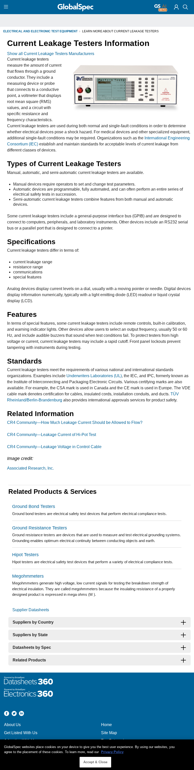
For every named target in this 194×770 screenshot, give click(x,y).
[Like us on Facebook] (6, 714)
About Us (12, 725)
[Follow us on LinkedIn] (21, 714)
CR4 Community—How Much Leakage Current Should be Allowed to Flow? (74, 422)
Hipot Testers (25, 554)
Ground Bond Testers (33, 506)
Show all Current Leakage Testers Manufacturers (50, 54)
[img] (176, 7)
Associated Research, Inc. (30, 468)
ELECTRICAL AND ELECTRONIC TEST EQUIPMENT (40, 31)
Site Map (109, 733)
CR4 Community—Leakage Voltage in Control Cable (54, 447)
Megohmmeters (28, 576)
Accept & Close (95, 762)
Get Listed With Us (20, 733)
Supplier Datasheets (30, 610)
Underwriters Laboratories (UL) (94, 376)
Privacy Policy (112, 752)
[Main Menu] (6, 7)
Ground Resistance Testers (39, 527)
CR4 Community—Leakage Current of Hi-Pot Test (51, 434)
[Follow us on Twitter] (14, 714)
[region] (97, 754)
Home (106, 725)
